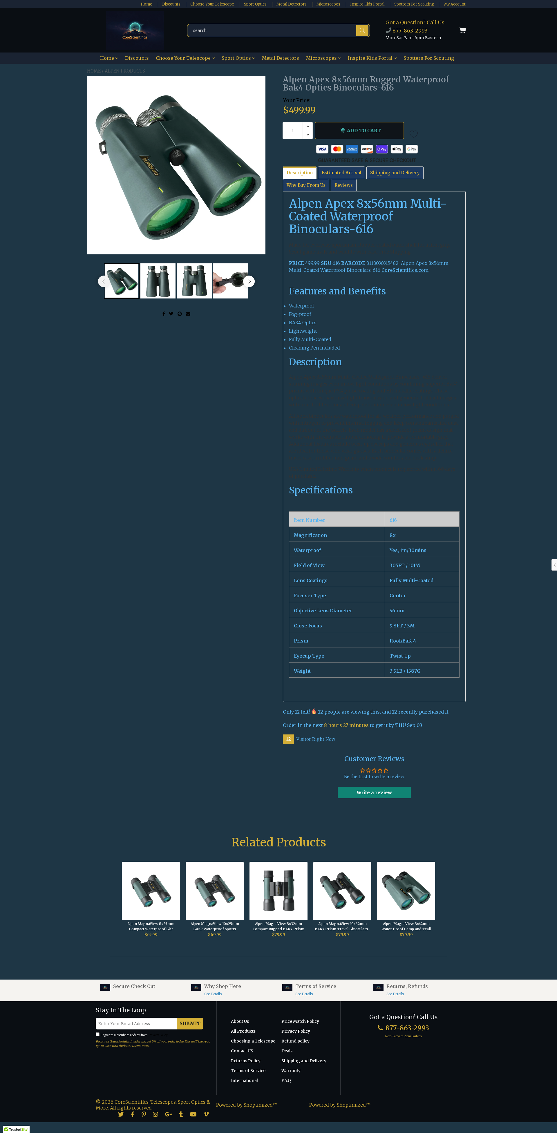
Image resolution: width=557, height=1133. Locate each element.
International (244, 1080)
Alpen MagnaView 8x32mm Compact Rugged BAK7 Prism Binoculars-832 (278, 927)
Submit (190, 1023)
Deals (286, 1051)
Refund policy (295, 1041)
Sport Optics (255, 4)
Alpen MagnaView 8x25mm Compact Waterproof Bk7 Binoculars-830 (150, 927)
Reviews (343, 185)
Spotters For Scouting (414, 4)
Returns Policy (246, 1060)
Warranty (291, 1070)
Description (300, 172)
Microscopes (328, 4)
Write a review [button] (374, 792)
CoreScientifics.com (404, 270)
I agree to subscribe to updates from (134, 1035)
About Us (240, 1021)
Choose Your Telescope (212, 4)
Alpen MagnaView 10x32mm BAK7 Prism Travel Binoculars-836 (342, 927)
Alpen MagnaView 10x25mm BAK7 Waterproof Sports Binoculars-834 (215, 927)
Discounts (171, 4)
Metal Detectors (291, 4)
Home (146, 4)
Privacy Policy (158, 1035)
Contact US (242, 1051)
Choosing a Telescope (253, 1041)
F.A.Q (286, 1080)
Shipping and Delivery (395, 172)
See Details (213, 994)
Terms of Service (248, 1070)
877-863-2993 (409, 30)
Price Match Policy (300, 1021)
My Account (455, 4)
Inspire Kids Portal (367, 4)
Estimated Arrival (341, 172)
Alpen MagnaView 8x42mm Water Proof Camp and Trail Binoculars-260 (406, 927)
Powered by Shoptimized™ (247, 1105)
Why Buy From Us (306, 185)
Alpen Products (125, 71)
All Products (243, 1031)
